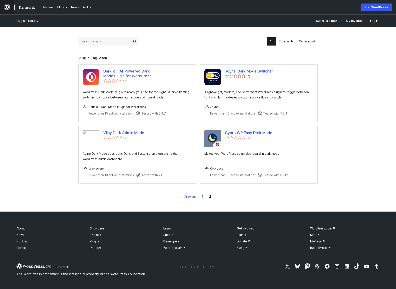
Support (168, 234)
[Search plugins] (134, 41)
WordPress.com (322, 228)
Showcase (97, 228)
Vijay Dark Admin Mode (123, 133)
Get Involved (246, 228)
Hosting (21, 241)
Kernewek (62, 267)
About (20, 228)
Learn (167, 228)
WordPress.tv (174, 247)
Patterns (95, 247)
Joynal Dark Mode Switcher (249, 71)
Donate (243, 241)
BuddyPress (320, 247)
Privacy (21, 247)
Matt (315, 234)
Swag (242, 247)
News (20, 234)
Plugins (95, 241)
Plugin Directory (27, 20)
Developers (171, 241)
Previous (190, 196)
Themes (95, 234)
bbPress (317, 241)
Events (241, 234)
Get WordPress (376, 7)
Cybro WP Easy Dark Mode (248, 133)
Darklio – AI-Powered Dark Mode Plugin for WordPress (127, 73)
